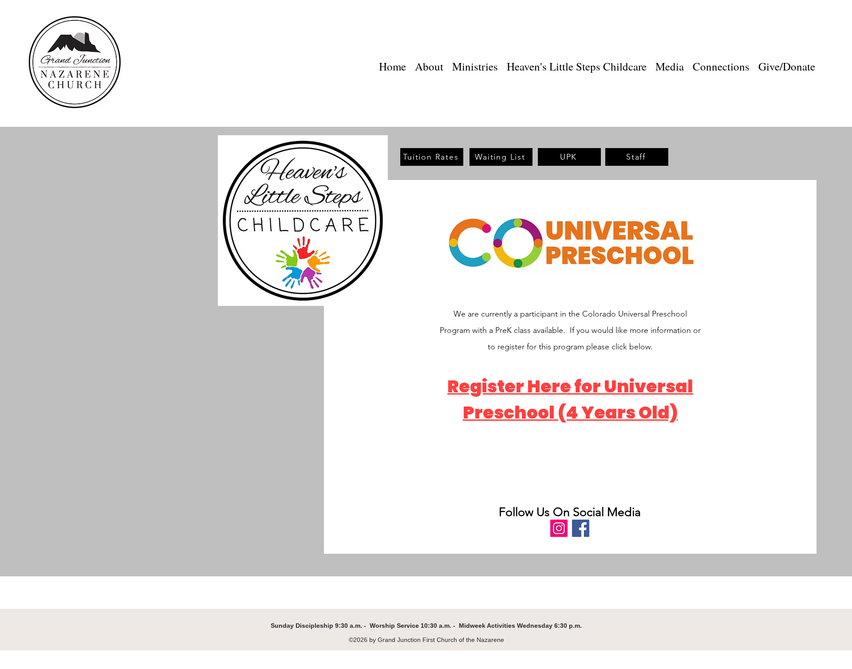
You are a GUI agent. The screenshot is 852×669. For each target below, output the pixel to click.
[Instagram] (559, 528)
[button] (475, 63)
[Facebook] (580, 528)
